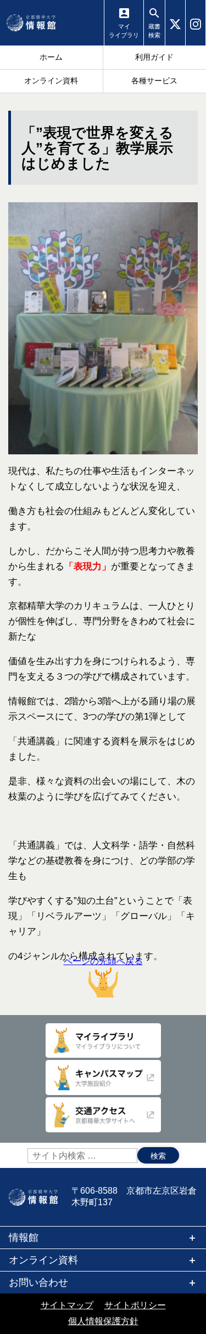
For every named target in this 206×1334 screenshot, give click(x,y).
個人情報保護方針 (103, 1321)
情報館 (23, 1237)
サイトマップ (67, 1305)
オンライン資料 (43, 1260)
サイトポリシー (135, 1305)
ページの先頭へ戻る (103, 961)
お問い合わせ (38, 1282)
